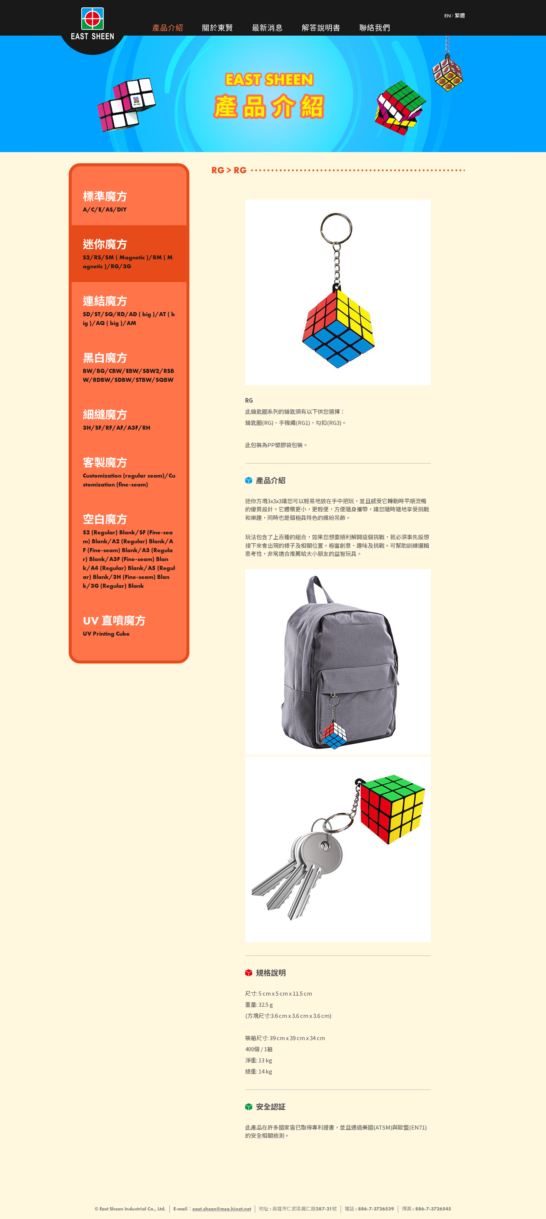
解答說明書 (321, 28)
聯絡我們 (374, 28)
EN (447, 15)
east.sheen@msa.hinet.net (221, 1209)
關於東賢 (217, 28)
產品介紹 (167, 28)
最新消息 (267, 28)
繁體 (460, 15)
